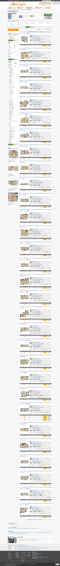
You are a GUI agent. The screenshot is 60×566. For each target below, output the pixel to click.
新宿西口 (17, 533)
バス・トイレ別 (11, 110)
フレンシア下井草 (11, 202)
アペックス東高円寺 (24, 372)
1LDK (15, 44)
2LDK (10, 46)
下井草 (33, 546)
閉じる (57, 564)
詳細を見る (44, 45)
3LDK (15, 47)
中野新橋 (37, 85)
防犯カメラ (11, 133)
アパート (10, 31)
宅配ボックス (11, 130)
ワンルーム (10, 43)
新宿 (26, 533)
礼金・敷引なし (11, 37)
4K (9, 48)
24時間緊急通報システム (13, 131)
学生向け (10, 89)
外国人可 (10, 86)
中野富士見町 (38, 38)
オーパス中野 (23, 227)
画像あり (10, 66)
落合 (42, 532)
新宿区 (9, 524)
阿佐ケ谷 (30, 549)
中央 (35, 35)
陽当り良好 (11, 71)
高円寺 (37, 532)
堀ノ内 (29, 546)
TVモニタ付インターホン (13, 129)
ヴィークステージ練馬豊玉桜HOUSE (13, 188)
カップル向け (11, 90)
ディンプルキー (11, 132)
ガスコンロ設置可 (12, 87)
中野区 (34, 35)
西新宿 (44, 532)
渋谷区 (12, 524)
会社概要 (9, 553)
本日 (14, 62)
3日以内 (10, 63)
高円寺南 (19, 546)
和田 (35, 245)
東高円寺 (35, 37)
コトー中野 (22, 308)
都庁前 (46, 532)
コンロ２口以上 (11, 106)
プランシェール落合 (11, 159)
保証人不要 (11, 75)
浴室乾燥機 (11, 112)
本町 (35, 51)
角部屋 (10, 142)
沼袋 (28, 528)
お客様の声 (28, 554)
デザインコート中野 (24, 146)
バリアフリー (11, 78)
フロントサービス (12, 135)
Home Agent (34, 552)
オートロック (11, 128)
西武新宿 (19, 533)
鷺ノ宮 (35, 528)
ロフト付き (11, 94)
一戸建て (10, 32)
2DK (14, 45)
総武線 (32, 134)
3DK (9, 47)
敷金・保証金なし (11, 36)
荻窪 (18, 24)
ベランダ (10, 96)
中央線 (32, 133)
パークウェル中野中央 (24, 65)
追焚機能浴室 (11, 111)
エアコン (10, 117)
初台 (50, 532)
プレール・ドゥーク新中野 (25, 33)
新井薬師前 (36, 231)
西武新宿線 (32, 231)
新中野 (35, 36)
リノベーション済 (12, 74)
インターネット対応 (12, 127)
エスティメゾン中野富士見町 (25, 340)
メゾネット (11, 95)
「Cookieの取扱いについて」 (9, 564)
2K (9, 45)
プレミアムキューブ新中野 (25, 259)
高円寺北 (36, 546)
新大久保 (22, 533)
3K (14, 46)
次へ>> (49, 31)
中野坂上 (35, 119)
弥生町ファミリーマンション (25, 275)
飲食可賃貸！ (17, 552)
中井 (9, 533)
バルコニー (11, 97)
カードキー (11, 84)
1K (14, 43)
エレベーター (11, 100)
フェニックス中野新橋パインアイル (26, 114)
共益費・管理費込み (12, 38)
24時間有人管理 (11, 134)
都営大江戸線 (33, 87)
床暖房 (10, 118)
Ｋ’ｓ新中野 (22, 388)
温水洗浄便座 (11, 113)
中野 (35, 132)
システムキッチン (12, 108)
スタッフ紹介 (29, 553)
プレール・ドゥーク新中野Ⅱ (25, 243)
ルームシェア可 (11, 88)
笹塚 (14, 533)
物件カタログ (10, 558)
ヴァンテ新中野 (23, 49)
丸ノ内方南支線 (33, 38)
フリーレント (11, 83)
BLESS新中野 (23, 356)
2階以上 (10, 139)
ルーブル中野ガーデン (24, 456)
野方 (30, 528)
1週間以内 (15, 63)
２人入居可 (11, 77)
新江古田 (37, 528)
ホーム (9, 552)
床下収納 (10, 119)
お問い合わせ (29, 552)
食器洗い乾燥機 (11, 107)
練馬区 (16, 524)
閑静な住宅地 (11, 72)
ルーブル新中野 (23, 194)
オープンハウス (11, 85)
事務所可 (10, 76)
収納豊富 (10, 123)
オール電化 (11, 99)
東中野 (35, 134)
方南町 (35, 532)
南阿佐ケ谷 (12, 24)
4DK (14, 48)
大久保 (13, 533)
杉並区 (34, 245)
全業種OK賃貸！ (18, 554)
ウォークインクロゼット (13, 120)
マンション (13, 31)
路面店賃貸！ (17, 553)
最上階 (10, 140)
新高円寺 (32, 532)
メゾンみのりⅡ (23, 178)
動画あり (15, 66)
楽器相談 (10, 70)
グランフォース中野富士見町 (25, 488)
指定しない (10, 62)
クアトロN (22, 472)
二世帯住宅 (11, 82)
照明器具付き (11, 101)
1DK (9, 44)
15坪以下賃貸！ (18, 557)
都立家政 (32, 528)
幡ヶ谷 (49, 532)
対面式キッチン (11, 109)
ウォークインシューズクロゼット (13, 122)
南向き (10, 141)
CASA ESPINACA (24, 324)
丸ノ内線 (32, 36)
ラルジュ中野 (23, 130)
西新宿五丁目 (37, 87)
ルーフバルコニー (12, 98)
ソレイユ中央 (23, 162)
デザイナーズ (11, 73)
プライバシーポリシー (11, 554)
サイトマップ (10, 557)
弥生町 (36, 180)
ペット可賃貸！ (24, 554)
